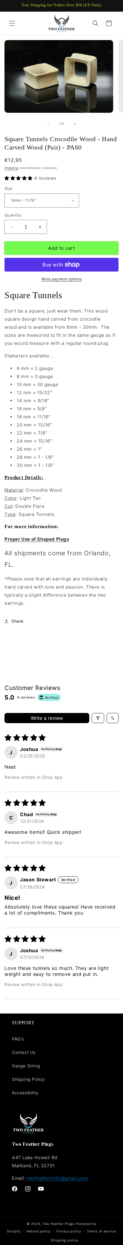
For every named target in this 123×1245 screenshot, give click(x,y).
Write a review (47, 718)
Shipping (11, 168)
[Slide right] (74, 123)
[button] (12, 23)
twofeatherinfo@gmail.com (57, 1178)
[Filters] (98, 718)
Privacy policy (68, 1231)
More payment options (61, 279)
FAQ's (18, 1038)
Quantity (12, 215)
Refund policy (38, 1231)
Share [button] (17, 621)
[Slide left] (48, 123)
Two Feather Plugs (58, 1224)
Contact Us (24, 1052)
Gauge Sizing (26, 1065)
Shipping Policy (28, 1079)
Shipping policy (65, 1240)
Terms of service (101, 1231)
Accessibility (25, 1092)
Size (8, 188)
